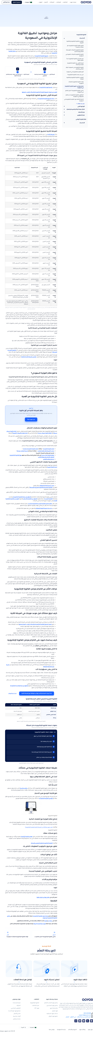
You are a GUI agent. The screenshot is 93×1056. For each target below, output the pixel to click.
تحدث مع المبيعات (12, 693)
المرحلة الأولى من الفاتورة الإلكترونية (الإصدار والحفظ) (75, 64)
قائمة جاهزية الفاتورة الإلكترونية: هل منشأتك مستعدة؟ (75, 46)
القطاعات (58, 2)
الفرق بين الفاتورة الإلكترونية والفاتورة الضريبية (75, 42)
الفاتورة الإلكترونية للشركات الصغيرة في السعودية (75, 55)
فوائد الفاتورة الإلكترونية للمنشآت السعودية (76, 82)
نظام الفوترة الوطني (81, 119)
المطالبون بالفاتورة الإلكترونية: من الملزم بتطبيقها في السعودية (75, 96)
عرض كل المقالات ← (80, 103)
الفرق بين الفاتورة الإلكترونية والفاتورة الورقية (75, 78)
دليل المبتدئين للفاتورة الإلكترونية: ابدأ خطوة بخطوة (75, 59)
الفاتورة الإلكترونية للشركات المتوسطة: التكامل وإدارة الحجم (75, 51)
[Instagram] (75, 1020)
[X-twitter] (87, 1020)
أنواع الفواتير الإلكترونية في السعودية (75, 71)
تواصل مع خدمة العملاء (23, 980)
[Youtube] (83, 1020)
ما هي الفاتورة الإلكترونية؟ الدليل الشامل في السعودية (74, 91)
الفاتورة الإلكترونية (81, 34)
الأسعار (46, 2)
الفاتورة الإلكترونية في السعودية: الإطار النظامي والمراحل (75, 68)
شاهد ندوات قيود (80, 980)
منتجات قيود (73, 2)
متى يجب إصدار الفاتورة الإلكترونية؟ (75, 74)
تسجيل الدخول (17, 2)
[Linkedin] (79, 1020)
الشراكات (52, 2)
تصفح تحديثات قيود (52, 980)
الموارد (40, 2)
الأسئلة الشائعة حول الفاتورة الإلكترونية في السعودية (74, 100)
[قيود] (86, 2)
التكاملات (65, 2)
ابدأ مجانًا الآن (6, 2)
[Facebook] (91, 1020)
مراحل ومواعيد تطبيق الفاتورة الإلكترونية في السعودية (74, 87)
